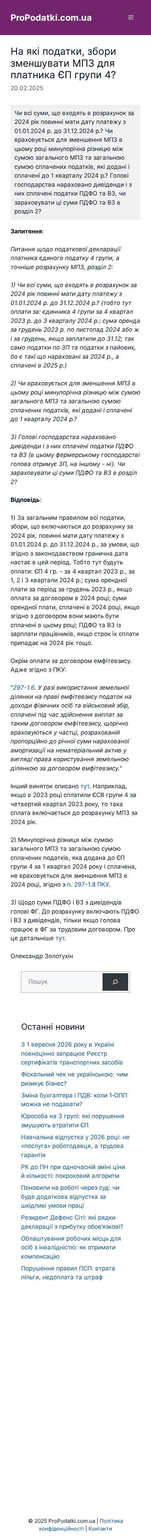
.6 (31, 687)
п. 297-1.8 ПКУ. (89, 884)
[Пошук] (115, 982)
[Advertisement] (75, 1385)
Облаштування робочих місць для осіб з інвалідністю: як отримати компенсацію (71, 1247)
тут (84, 786)
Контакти (100, 1528)
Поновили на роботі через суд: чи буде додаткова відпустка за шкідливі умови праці (70, 1196)
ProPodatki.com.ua (51, 17)
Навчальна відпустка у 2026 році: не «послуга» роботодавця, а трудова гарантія (75, 1146)
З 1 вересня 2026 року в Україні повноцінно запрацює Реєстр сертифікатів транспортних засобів (72, 1053)
